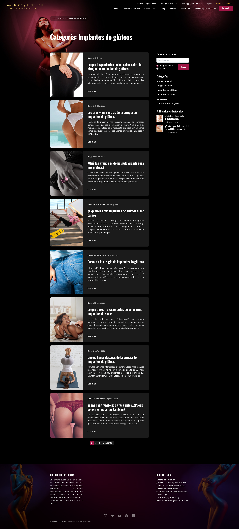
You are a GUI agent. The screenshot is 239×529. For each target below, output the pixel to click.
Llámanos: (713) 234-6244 (146, 3)
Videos (163, 68)
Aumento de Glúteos (96, 205)
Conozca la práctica (131, 8)
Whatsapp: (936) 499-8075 (192, 3)
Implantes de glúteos (97, 255)
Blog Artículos (166, 65)
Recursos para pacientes (205, 8)
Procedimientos (150, 8)
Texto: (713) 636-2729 (168, 3)
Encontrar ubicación (224, 3)
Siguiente (107, 443)
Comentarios (185, 8)
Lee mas (92, 91)
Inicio (116, 8)
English (209, 3)
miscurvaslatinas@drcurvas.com (172, 500)
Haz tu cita (226, 8)
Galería (173, 8)
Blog (163, 8)
